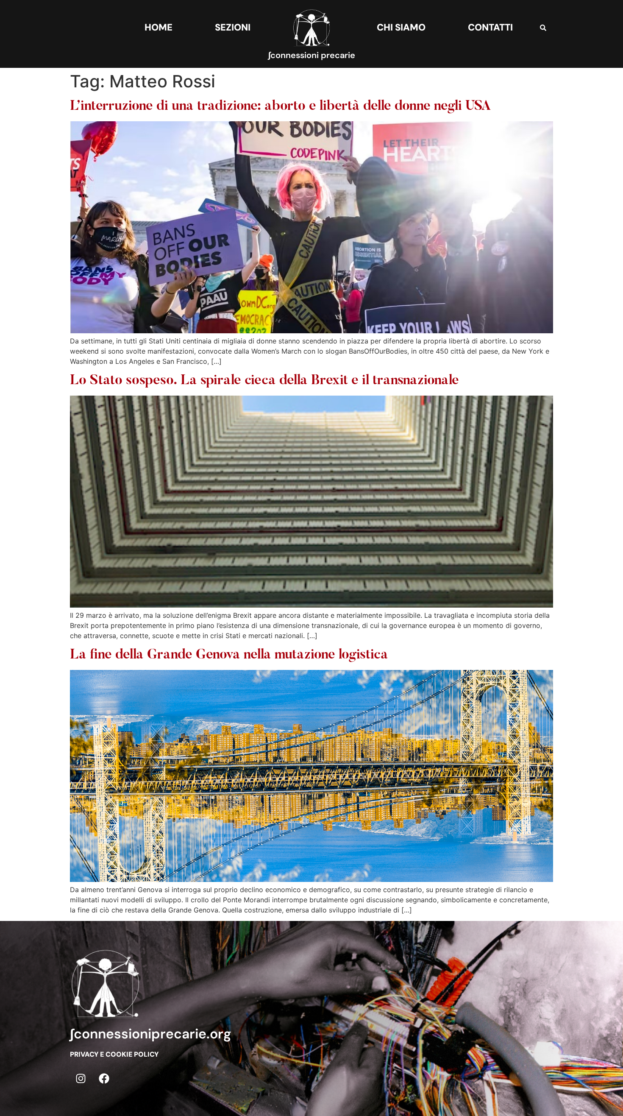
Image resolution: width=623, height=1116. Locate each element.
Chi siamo (401, 27)
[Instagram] (80, 1078)
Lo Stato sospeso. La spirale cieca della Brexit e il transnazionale (264, 381)
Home (158, 27)
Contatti (490, 27)
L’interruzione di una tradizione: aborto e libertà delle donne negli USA (280, 106)
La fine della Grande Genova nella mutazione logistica (229, 655)
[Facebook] (103, 1078)
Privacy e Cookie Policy (114, 1054)
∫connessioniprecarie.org (150, 1034)
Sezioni (232, 27)
